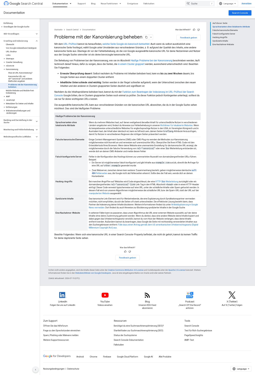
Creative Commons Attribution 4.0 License (125, 270)
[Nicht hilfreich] (198, 29)
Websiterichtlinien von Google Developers (93, 273)
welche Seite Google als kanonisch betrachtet (125, 44)
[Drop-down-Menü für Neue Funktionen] (121, 3)
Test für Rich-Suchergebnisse (198, 330)
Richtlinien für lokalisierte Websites (176, 125)
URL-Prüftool (70, 44)
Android (80, 356)
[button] (19, 27)
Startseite (58, 30)
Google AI (148, 356)
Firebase (107, 356)
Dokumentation (60, 3)
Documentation (14, 13)
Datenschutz (73, 369)
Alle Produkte (165, 356)
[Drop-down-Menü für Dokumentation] (71, 3)
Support (82, 3)
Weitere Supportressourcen (56, 340)
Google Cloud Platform (127, 356)
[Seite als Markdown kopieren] (146, 37)
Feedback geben (188, 37)
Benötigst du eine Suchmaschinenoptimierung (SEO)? (139, 326)
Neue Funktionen (109, 3)
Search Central (32, 4)
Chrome (93, 356)
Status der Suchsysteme (125, 335)
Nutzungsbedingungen (53, 369)
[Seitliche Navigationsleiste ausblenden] (36, 370)
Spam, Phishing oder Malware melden (61, 335)
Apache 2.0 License (176, 270)
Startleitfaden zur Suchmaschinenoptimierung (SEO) (138, 330)
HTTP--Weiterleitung (166, 181)
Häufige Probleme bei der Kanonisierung (151, 60)
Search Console (240, 13)
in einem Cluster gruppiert (131, 64)
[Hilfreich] (194, 29)
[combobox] (200, 3)
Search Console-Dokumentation (129, 340)
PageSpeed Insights (193, 335)
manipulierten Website (99, 193)
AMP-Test (189, 340)
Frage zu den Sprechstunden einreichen (61, 330)
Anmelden (246, 3)
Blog (93, 3)
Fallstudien (148, 3)
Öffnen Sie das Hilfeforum (55, 326)
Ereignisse (132, 3)
